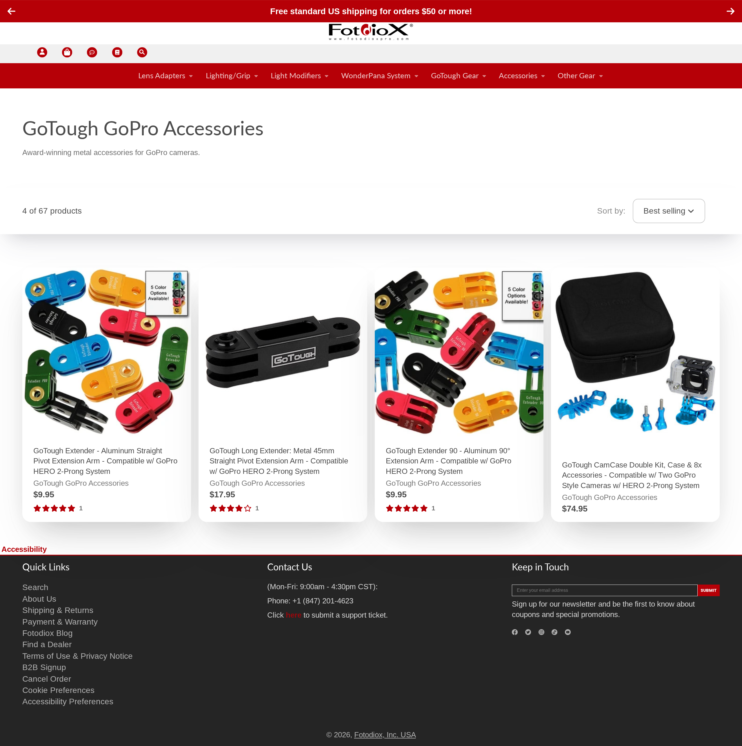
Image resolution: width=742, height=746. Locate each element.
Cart (67, 53)
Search (35, 587)
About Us (39, 598)
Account (42, 53)
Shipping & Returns (57, 610)
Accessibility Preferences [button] (67, 701)
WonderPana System (375, 75)
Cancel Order (46, 678)
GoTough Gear (455, 75)
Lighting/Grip (228, 75)
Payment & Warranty (60, 621)
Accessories (518, 75)
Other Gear (576, 75)
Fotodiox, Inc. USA (385, 735)
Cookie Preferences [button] (58, 690)
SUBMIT (709, 590)
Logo (371, 31)
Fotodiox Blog (47, 633)
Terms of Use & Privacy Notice (77, 656)
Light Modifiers (296, 75)
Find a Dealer (47, 644)
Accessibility (24, 549)
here (293, 615)
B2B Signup (44, 667)
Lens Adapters (161, 75)
